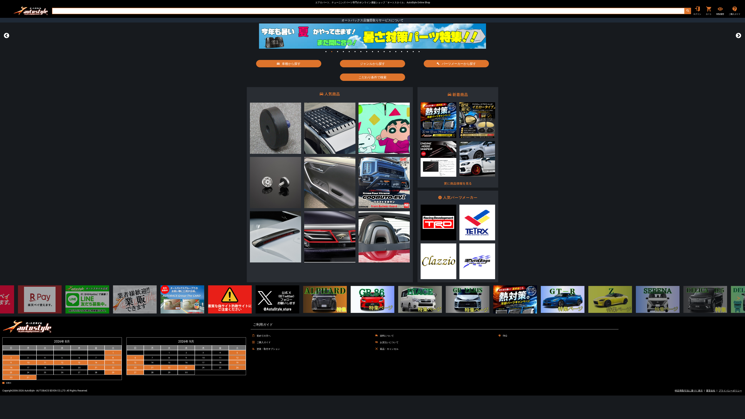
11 (384, 52)
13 (396, 52)
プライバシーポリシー (730, 391)
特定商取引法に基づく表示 (689, 391)
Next (738, 36)
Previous (7, 36)
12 (390, 52)
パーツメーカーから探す (458, 63)
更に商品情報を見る (458, 183)
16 (413, 52)
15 (407, 52)
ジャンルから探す (372, 63)
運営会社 (710, 391)
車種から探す (291, 63)
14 (402, 52)
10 (378, 52)
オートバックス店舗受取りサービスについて (372, 20)
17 (419, 52)
